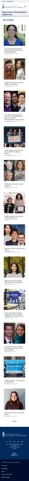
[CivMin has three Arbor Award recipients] (14, 174)
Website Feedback (5, 477)
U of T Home (4, 465)
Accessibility (4, 468)
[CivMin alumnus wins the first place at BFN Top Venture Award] (14, 141)
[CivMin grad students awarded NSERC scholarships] (14, 73)
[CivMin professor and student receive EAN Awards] (14, 206)
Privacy (3, 471)
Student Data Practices (6, 474)
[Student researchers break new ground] (14, 403)
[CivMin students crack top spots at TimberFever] (14, 371)
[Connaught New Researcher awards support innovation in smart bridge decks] (14, 40)
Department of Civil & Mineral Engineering (14, 13)
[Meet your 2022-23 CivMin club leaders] (14, 239)
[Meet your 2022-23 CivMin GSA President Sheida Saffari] (14, 271)
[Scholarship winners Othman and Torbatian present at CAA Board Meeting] (14, 338)
